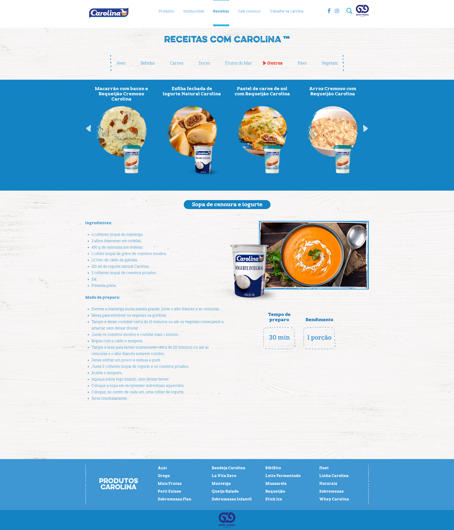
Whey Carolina (334, 499)
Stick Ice (273, 499)
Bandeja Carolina (228, 468)
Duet (324, 468)
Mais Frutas (170, 484)
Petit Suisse (169, 491)
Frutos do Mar (238, 63)
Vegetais (330, 63)
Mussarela (276, 484)
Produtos (166, 11)
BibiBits (273, 468)
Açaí (162, 468)
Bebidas (148, 63)
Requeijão (275, 491)
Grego (164, 476)
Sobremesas (331, 491)
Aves (121, 63)
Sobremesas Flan (174, 499)
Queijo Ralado (225, 491)
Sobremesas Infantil (232, 499)
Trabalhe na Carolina (286, 11)
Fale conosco (249, 11)
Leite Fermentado (283, 476)
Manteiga (221, 484)
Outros (275, 63)
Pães (302, 63)
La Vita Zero (224, 476)
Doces (204, 63)
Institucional (193, 11)
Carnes (176, 63)
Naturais (328, 484)
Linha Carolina (334, 476)
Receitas (221, 11)
